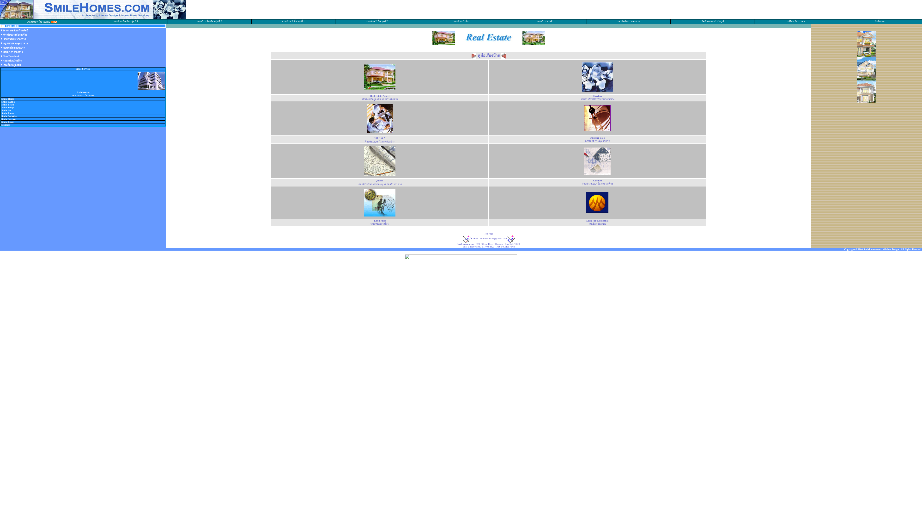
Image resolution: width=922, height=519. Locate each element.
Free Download (11, 56)
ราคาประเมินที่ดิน (12, 60)
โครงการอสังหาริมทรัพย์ (15, 30)
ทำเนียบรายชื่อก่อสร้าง (15, 34)
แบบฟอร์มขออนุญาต (14, 47)
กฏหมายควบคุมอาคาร (15, 43)
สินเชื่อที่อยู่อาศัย (12, 65)
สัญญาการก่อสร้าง (13, 52)
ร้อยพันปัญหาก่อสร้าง (15, 39)
